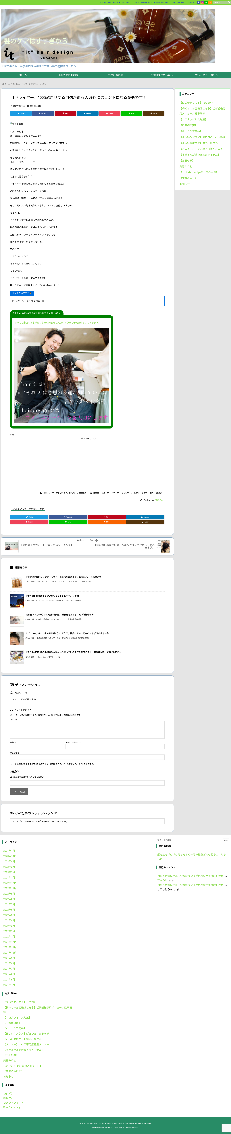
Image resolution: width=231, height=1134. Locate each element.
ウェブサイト (15, 753)
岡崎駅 (159, 493)
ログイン (8, 1093)
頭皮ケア (105, 493)
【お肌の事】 (187, 160)
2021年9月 (9, 958)
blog (116, 2)
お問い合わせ (125, 2)
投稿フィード (11, 1098)
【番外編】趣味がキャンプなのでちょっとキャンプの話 (52, 596)
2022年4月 (9, 920)
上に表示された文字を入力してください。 (28, 777)
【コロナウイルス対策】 (193, 119)
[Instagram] (202, 2)
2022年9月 (9, 893)
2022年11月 (9, 888)
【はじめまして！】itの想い (196, 102)
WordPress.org (11, 1107)
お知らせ (185, 184)
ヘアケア (115, 493)
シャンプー (126, 493)
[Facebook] (198, 2)
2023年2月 (9, 872)
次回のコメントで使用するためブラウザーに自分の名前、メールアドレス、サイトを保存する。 (55, 764)
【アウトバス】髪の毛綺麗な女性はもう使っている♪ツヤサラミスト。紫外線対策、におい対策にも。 (74, 652)
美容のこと (83, 493)
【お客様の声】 (188, 125)
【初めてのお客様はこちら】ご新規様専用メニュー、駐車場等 (202, 111)
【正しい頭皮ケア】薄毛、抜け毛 (199, 143)
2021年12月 (9, 942)
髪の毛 (136, 493)
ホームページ (106, 2)
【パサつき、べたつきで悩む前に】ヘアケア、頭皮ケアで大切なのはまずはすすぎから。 (68, 633)
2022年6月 (9, 909)
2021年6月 (9, 974)
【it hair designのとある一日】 (199, 172)
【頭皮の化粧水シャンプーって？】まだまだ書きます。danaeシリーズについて (63, 577)
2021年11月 (9, 947)
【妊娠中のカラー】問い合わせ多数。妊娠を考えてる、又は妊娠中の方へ (60, 615)
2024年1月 (9, 850)
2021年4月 (9, 985)
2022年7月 (9, 904)
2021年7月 (9, 968)
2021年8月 (9, 963)
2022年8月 (9, 899)
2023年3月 (9, 867)
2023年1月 (9, 877)
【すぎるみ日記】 (190, 178)
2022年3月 (9, 926)
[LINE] (206, 2)
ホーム (7, 84)
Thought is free (131, 1127)
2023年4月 (9, 861)
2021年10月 (9, 952)
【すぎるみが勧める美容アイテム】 (200, 154)
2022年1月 (9, 936)
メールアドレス (73, 742)
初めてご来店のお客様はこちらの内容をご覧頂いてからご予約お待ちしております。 (57, 322)
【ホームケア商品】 (191, 131)
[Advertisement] (87, 459)
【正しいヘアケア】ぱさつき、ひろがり (31, 84)
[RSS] (210, 2)
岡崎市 (144, 493)
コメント (14, 720)
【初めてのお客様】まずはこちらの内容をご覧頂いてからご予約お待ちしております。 (164, 2)
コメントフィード (13, 1102)
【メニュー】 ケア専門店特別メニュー (202, 149)
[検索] (229, 2)
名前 (13, 742)
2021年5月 (9, 979)
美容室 (96, 493)
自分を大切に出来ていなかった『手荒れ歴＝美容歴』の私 (190, 875)
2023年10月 (9, 856)
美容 (151, 493)
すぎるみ (159, 500)
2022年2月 (9, 931)
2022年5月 (9, 915)
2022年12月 (9, 883)
